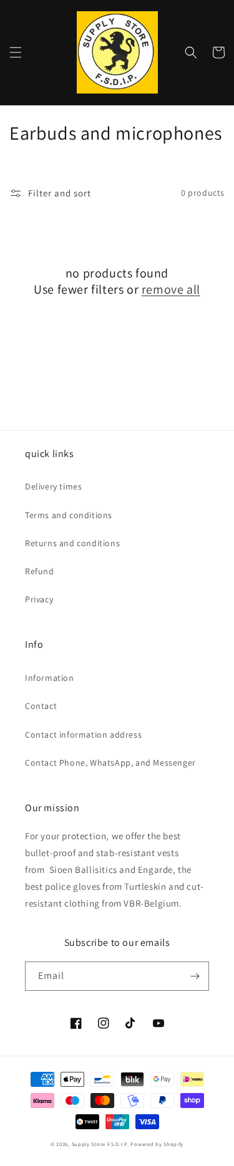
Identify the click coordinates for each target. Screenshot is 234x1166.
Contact (41, 705)
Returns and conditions (72, 543)
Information (49, 677)
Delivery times (53, 486)
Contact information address (83, 734)
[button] (15, 52)
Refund (39, 571)
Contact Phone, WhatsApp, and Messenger (110, 762)
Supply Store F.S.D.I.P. (100, 1143)
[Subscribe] (194, 976)
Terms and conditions (68, 515)
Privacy (39, 599)
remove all (171, 289)
